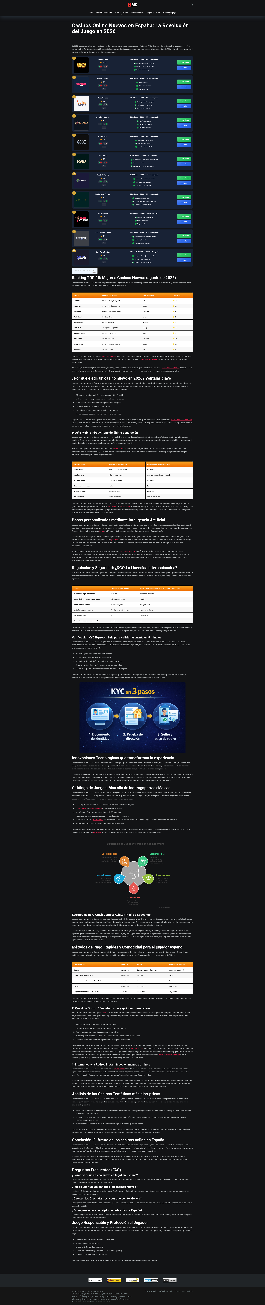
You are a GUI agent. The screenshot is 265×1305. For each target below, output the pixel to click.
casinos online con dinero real (181, 420)
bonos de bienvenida (109, 356)
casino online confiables (170, 368)
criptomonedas (119, 1069)
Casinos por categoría (104, 13)
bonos (101, 531)
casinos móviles (118, 449)
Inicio (91, 13)
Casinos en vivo (81, 808)
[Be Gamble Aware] (95, 1280)
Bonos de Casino (137, 13)
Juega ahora (184, 62)
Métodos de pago (169, 13)
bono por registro (137, 1049)
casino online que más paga (149, 359)
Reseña (184, 68)
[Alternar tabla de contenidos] (93, 271)
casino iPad (125, 507)
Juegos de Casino (153, 13)
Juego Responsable (150, 1291)
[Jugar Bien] (132, 1280)
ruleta (92, 808)
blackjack (98, 808)
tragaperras (97, 832)
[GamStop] (151, 1280)
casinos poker (98, 820)
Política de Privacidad (165, 1291)
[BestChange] (169, 1280)
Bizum (104, 1013)
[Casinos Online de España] (132, 5)
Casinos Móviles (121, 13)
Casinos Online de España (95, 1291)
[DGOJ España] (114, 1280)
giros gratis (115, 540)
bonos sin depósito (128, 551)
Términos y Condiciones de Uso (184, 1291)
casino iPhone (112, 507)
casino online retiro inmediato (169, 1055)
